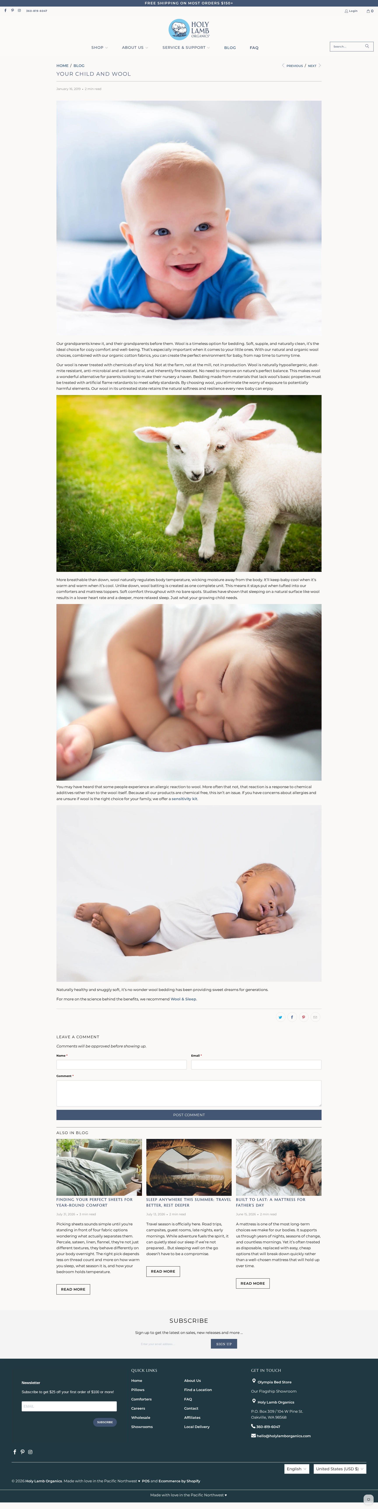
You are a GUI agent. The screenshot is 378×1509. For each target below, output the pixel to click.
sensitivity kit (184, 799)
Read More (73, 1289)
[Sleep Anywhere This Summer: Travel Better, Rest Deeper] (189, 1167)
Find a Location (198, 1390)
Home (136, 1381)
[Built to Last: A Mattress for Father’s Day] (278, 1167)
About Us (192, 1381)
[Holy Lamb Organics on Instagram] (19, 10)
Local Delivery (197, 1427)
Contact (191, 1408)
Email (196, 1055)
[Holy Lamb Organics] (189, 30)
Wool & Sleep (183, 999)
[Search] (367, 46)
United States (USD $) (337, 1469)
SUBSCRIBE (105, 1422)
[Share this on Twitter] (280, 1017)
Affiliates (192, 1418)
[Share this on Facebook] (292, 1017)
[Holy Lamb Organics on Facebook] (5, 10)
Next (312, 66)
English (294, 1469)
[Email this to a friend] (315, 1017)
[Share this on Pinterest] (304, 1017)
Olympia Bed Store (275, 1382)
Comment (65, 1076)
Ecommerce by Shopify (179, 1481)
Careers (138, 1408)
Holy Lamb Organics (276, 1402)
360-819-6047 (36, 10)
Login (353, 11)
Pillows (137, 1390)
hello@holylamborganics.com (284, 1436)
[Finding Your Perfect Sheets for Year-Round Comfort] (99, 1167)
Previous (294, 66)
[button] (99, 48)
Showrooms (142, 1427)
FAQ (188, 1399)
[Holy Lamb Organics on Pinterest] (12, 10)
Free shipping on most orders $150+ (189, 3)
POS (146, 1481)
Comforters (141, 1399)
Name (62, 1055)
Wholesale (140, 1418)
